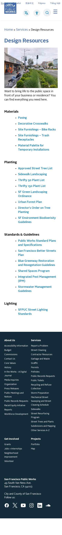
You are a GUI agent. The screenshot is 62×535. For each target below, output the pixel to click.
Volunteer (9, 461)
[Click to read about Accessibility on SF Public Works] (36, 15)
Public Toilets (37, 381)
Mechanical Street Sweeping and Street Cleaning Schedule (41, 401)
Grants (7, 445)
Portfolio (35, 445)
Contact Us (9, 359)
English (4, 3)
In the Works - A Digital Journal (15, 374)
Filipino (41, 3)
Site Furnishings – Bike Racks (37, 129)
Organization (10, 384)
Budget (7, 350)
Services (22, 29)
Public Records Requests (16, 401)
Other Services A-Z (40, 430)
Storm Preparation (40, 393)
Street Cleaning (38, 350)
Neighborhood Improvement (11, 455)
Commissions (10, 355)
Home (8, 29)
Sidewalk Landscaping (32, 174)
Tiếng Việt (55, 3)
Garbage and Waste (40, 359)
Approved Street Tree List (35, 168)
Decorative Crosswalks (33, 123)
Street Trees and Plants (42, 422)
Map (33, 449)
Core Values (10, 363)
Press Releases (11, 389)
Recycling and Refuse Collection (41, 387)
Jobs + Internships (13, 449)
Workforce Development (16, 414)
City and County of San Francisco (22, 494)
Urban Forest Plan (30, 202)
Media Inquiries (11, 380)
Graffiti (34, 363)
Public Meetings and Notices (14, 395)
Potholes (35, 372)
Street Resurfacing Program (40, 416)
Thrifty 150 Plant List (32, 186)
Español (17, 3)
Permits (35, 368)
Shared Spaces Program (34, 271)
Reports (8, 410)
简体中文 (29, 3)
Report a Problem (39, 346)
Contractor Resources (41, 355)
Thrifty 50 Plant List (31, 180)
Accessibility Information (16, 346)
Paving (22, 118)
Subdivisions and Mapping (43, 426)
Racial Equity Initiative (14, 406)
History (7, 368)
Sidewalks (35, 409)
